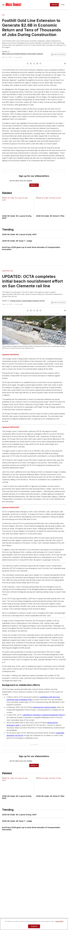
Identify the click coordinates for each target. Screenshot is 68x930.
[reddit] (37, 63)
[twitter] (34, 63)
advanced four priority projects (44, 707)
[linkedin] (31, 63)
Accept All (34, 926)
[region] (34, 924)
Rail (3, 15)
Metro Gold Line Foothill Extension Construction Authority (22, 54)
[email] (40, 63)
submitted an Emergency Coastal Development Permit (43, 715)
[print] (65, 63)
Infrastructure (7, 271)
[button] (3, 4)
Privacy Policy (59, 921)
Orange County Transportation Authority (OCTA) (27, 301)
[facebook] (28, 63)
